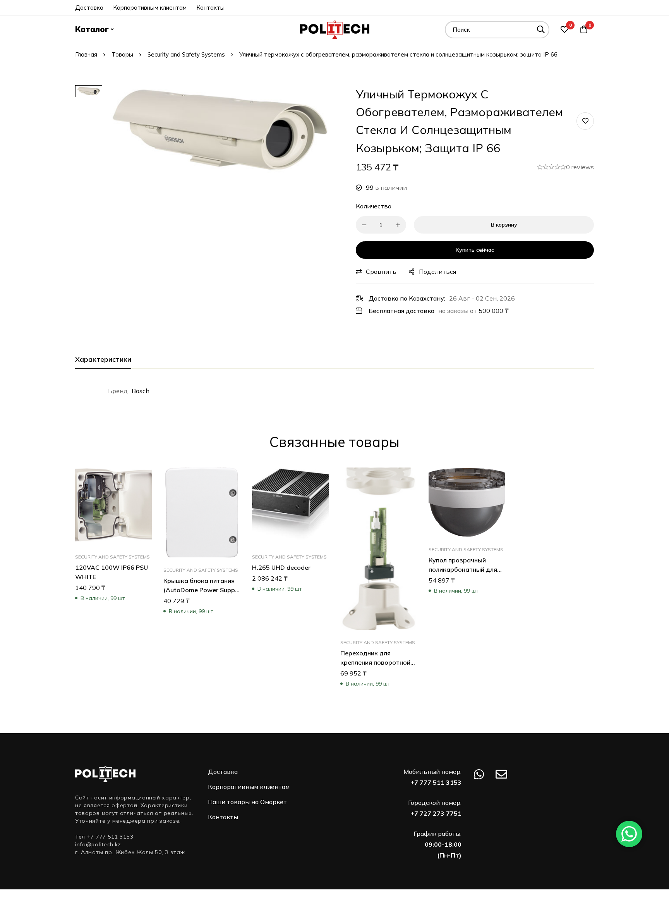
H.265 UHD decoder (281, 568)
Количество (373, 206)
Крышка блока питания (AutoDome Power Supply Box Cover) (201, 590)
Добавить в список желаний (585, 121)
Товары (122, 54)
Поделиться (437, 271)
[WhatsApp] (479, 774)
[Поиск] (540, 29)
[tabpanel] (334, 391)
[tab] (103, 359)
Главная (86, 54)
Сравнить (381, 271)
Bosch (140, 391)
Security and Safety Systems (186, 54)
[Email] (501, 774)
